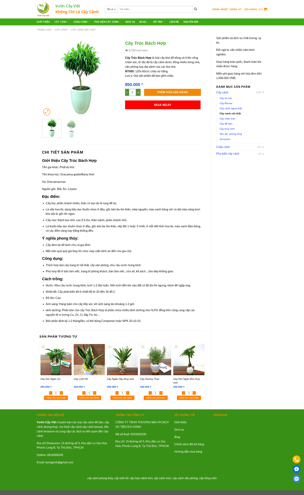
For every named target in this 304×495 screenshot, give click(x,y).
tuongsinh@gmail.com (59, 462)
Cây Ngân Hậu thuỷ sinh (120, 378)
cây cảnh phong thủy (100, 478)
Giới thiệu (43, 22)
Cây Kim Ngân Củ (50, 378)
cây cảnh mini (162, 478)
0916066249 (55, 454)
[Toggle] (263, 92)
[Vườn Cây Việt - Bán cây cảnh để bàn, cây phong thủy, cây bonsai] (68, 9)
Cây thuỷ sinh (227, 128)
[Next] (114, 77)
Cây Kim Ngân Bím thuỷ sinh (186, 380)
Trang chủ (44, 29)
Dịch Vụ (130, 22)
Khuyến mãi (190, 22)
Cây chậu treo (227, 118)
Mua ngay (163, 105)
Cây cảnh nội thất (83, 29)
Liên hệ (174, 22)
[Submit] (195, 9)
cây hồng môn (208, 478)
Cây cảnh (61, 22)
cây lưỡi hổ (121, 478)
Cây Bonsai (226, 103)
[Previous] (48, 77)
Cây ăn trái (226, 98)
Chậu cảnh (80, 22)
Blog (143, 22)
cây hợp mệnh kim (141, 478)
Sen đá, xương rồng (231, 133)
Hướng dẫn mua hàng (188, 451)
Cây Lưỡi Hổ (81, 378)
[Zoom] (46, 111)
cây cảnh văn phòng (185, 478)
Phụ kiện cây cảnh (106, 22)
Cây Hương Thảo (149, 378)
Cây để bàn (226, 123)
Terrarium (225, 139)
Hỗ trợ (158, 22)
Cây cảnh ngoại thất (231, 108)
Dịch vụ (179, 429)
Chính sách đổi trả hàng (189, 444)
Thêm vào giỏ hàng (172, 92)
